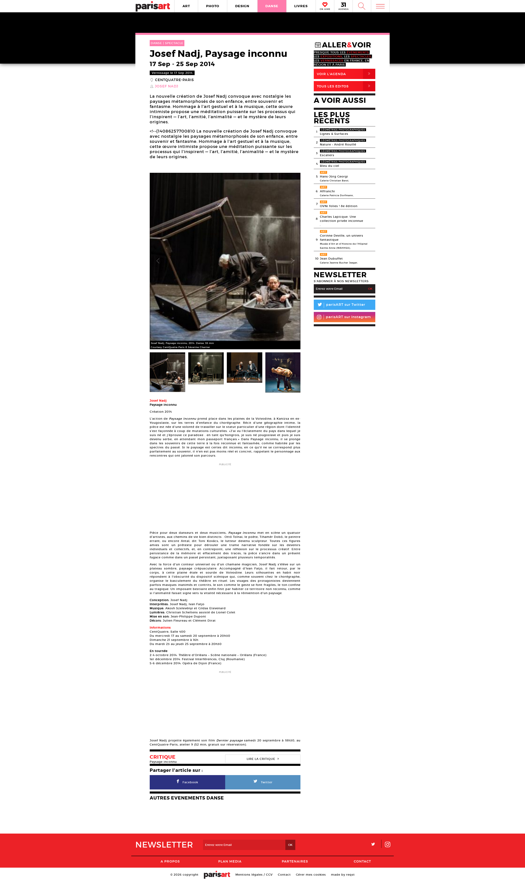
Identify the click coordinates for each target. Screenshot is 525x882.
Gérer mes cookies (311, 874)
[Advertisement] (225, 495)
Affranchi (327, 191)
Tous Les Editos (344, 86)
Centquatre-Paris (174, 80)
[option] (225, 261)
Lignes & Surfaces (334, 134)
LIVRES (301, 6)
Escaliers (327, 155)
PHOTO (212, 6)
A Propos (170, 861)
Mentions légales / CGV (254, 874)
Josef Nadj (166, 86)
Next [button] (292, 261)
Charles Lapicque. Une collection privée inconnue (341, 219)
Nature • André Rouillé (338, 144)
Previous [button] (158, 261)
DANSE (271, 6)
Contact (362, 861)
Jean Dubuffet (331, 258)
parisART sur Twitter (341, 305)
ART (186, 6)
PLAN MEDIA (230, 861)
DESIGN (242, 6)
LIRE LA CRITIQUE (263, 758)
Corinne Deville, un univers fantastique (341, 238)
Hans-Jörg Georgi (334, 176)
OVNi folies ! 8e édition (338, 206)
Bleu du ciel (329, 166)
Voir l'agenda (344, 73)
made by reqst (343, 874)
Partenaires (295, 861)
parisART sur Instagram (348, 317)
